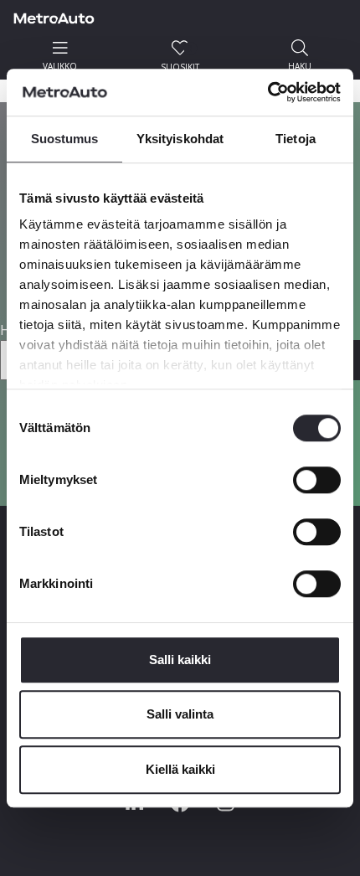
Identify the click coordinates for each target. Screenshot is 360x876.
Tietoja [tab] (295, 138)
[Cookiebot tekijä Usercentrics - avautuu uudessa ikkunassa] (267, 92)
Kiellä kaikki (180, 769)
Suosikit (180, 58)
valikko (60, 66)
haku (299, 66)
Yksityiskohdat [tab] (180, 138)
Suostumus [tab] (65, 138)
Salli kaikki (180, 659)
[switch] (317, 479)
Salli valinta (180, 714)
